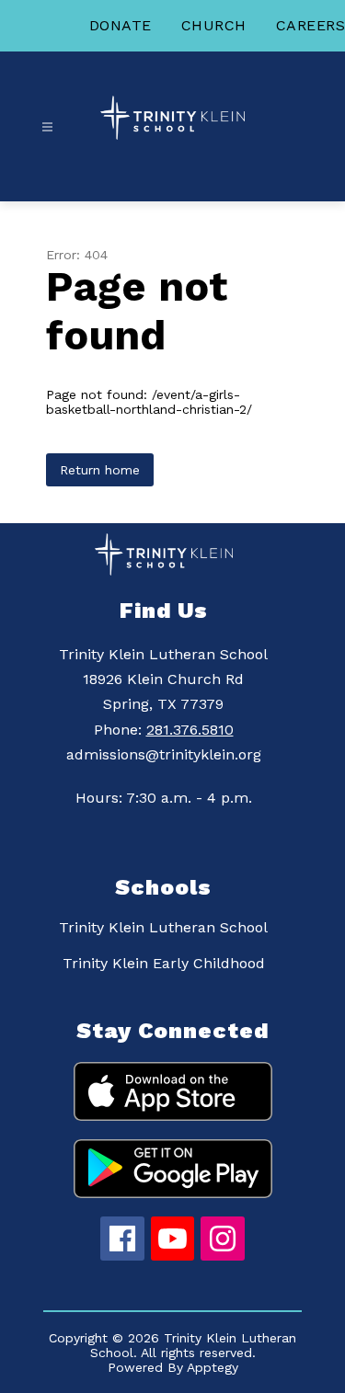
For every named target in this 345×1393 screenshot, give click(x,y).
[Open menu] (47, 127)
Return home (100, 469)
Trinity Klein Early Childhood (164, 963)
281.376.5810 (190, 729)
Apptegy (212, 1367)
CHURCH (214, 25)
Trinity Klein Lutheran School (163, 927)
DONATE (120, 25)
